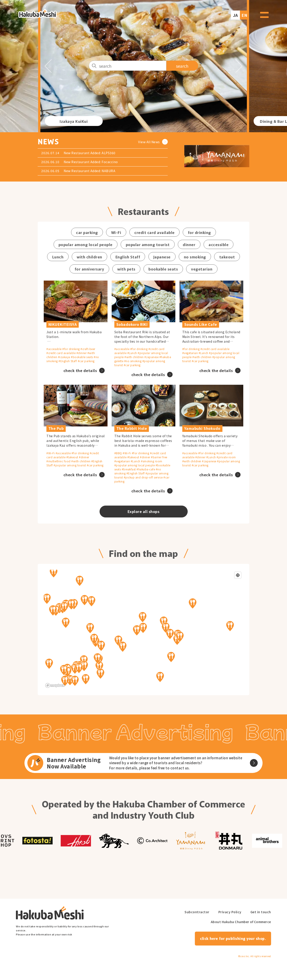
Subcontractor (197, 912)
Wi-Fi (116, 232)
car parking (87, 232)
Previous (48, 66)
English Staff (127, 257)
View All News (149, 142)
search (182, 66)
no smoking (195, 257)
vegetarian (201, 269)
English (244, 12)
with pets (126, 269)
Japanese (162, 257)
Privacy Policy (229, 912)
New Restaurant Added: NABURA (89, 171)
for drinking (199, 232)
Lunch (58, 257)
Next (239, 66)
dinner (189, 244)
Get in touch (260, 912)
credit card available (154, 232)
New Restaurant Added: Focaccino (91, 162)
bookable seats (163, 269)
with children (89, 257)
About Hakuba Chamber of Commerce (241, 922)
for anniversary (89, 269)
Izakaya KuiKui (74, 121)
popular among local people (86, 244)
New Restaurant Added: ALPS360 (89, 153)
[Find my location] (238, 575)
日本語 (234, 12)
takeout (227, 257)
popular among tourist (148, 244)
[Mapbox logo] (55, 685)
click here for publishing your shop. (233, 938)
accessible (218, 244)
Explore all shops (144, 511)
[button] (55, 572)
